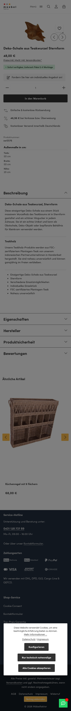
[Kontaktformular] (63, 703)
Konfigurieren (36, 647)
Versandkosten (14, 682)
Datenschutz (26, 693)
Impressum (42, 693)
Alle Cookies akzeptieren (36, 668)
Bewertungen (15, 353)
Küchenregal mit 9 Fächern (21, 484)
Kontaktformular (33, 543)
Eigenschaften (16, 319)
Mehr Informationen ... (35, 634)
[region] (35, 31)
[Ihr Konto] (56, 6)
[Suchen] (48, 6)
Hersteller (12, 330)
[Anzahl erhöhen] (64, 88)
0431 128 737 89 (13, 528)
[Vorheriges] (54, 37)
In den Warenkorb (35, 98)
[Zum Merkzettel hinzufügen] (59, 28)
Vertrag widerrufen (35, 699)
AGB (13, 693)
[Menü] (41, 6)
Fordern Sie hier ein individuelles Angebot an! (37, 77)
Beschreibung (15, 192)
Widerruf (55, 693)
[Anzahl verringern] (7, 88)
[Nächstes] (62, 37)
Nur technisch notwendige (36, 657)
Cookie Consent (12, 606)
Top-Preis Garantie (14, 621)
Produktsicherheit (19, 342)
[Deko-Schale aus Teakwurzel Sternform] (35, 31)
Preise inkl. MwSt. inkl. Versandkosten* (22, 60)
